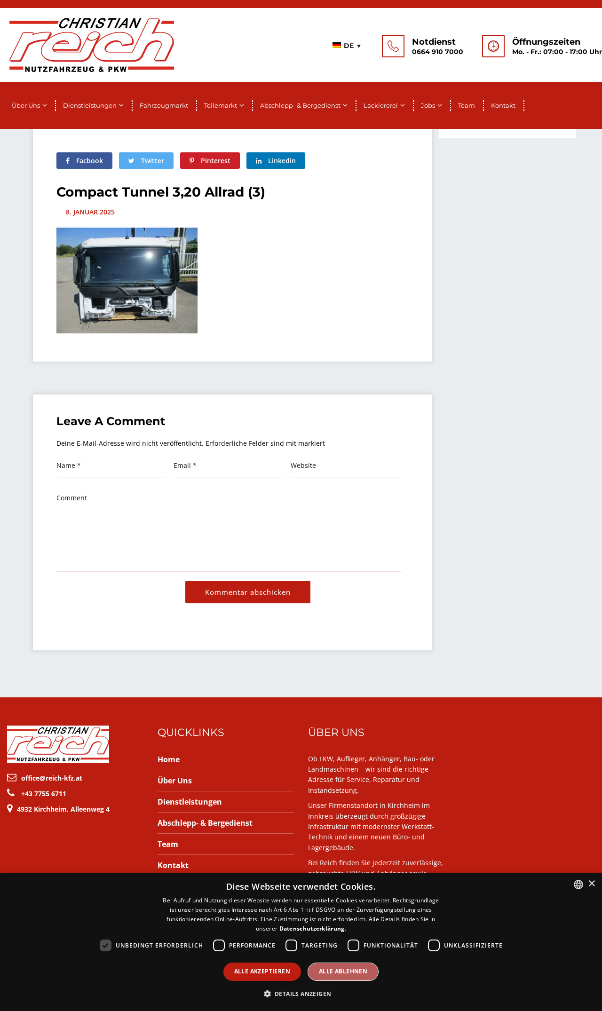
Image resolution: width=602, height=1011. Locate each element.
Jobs (428, 105)
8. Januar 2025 (90, 211)
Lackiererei (381, 105)
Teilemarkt (220, 105)
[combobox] (578, 884)
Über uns (26, 105)
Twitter (151, 160)
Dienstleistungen (90, 105)
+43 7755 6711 (43, 793)
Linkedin (281, 160)
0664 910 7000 (437, 51)
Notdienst (434, 42)
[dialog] (301, 942)
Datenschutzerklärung (312, 928)
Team (466, 105)
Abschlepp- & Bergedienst (300, 105)
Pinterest (214, 160)
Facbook (88, 160)
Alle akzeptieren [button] (262, 971)
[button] (301, 994)
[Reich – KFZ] (91, 44)
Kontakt (503, 105)
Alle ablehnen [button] (343, 971)
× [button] (591, 883)
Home (169, 759)
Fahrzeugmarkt (164, 105)
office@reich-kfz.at (51, 778)
